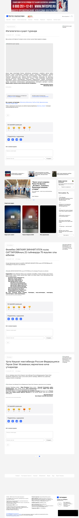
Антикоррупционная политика (12, 513)
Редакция (42, 19)
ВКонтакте (23, 102)
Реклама (36, 19)
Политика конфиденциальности (12, 515)
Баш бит (8, 19)
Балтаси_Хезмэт (41, 105)
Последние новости (26, 475)
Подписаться (67, 514)
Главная (17, 475)
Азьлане (30, 19)
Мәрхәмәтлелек (11, 26)
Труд (53, 475)
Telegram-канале (12, 96)
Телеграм (8, 103)
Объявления (42, 475)
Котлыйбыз (10, 245)
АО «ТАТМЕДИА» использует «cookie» (13, 514)
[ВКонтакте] (9, 139)
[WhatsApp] (21, 139)
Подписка (49, 19)
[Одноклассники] (13, 139)
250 (8, 115)
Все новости (66, 235)
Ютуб (37, 102)
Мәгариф (9, 357)
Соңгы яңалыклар (21, 19)
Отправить (48, 158)
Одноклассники (44, 102)
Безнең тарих (57, 19)
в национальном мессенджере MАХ (40, 96)
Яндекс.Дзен (14, 103)
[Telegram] (17, 139)
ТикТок (34, 102)
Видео (14, 19)
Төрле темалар (60, 475)
